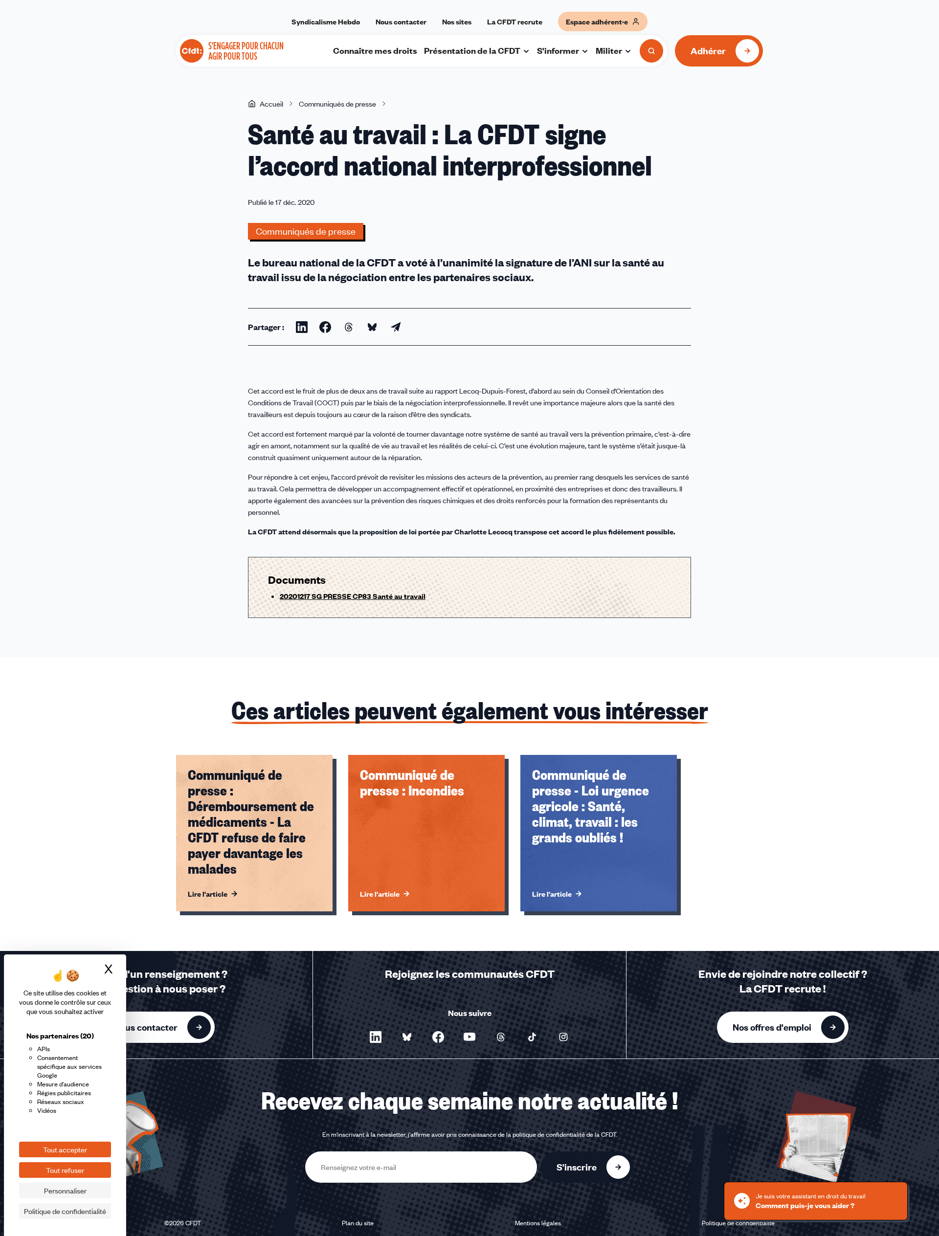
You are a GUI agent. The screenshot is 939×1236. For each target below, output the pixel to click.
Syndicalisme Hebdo (325, 21)
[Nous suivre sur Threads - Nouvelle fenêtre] (501, 1037)
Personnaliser (65, 1190)
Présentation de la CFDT (472, 50)
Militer (609, 50)
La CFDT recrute (514, 21)
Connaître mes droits (375, 50)
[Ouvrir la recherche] (651, 51)
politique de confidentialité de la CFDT (564, 1134)
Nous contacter (401, 21)
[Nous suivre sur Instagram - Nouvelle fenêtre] (563, 1037)
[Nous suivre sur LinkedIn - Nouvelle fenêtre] (375, 1037)
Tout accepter (65, 1149)
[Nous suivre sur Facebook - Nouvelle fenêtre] (438, 1037)
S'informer (558, 50)
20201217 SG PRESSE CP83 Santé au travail (352, 596)
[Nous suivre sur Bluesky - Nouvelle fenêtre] (407, 1037)
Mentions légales (538, 1222)
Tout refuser (65, 1170)
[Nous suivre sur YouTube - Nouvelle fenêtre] (469, 1037)
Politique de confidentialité (738, 1222)
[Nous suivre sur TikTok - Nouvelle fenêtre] (532, 1037)
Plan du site (358, 1222)
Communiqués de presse (337, 104)
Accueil (271, 104)
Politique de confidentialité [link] (65, 1211)
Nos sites (456, 21)
